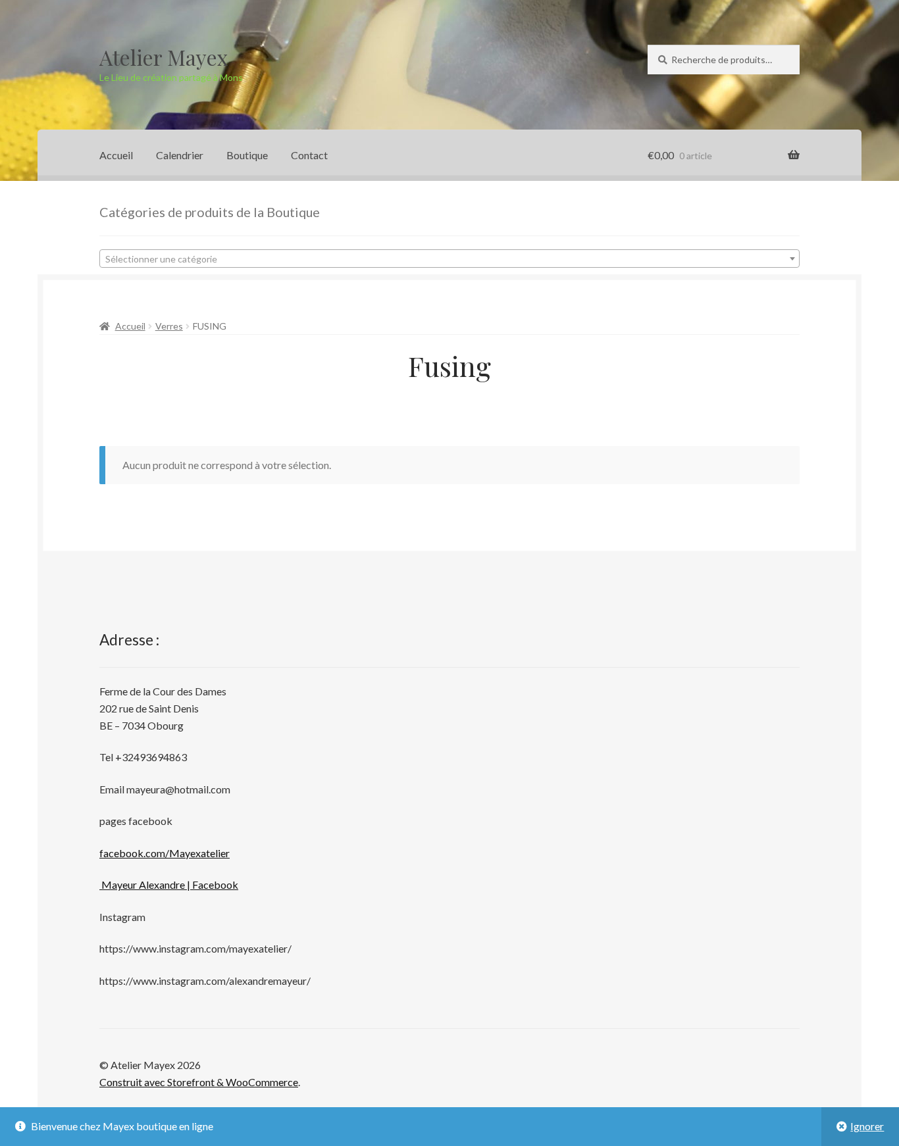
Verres (169, 326)
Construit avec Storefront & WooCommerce (198, 1082)
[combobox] (449, 258)
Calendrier (179, 155)
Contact (309, 155)
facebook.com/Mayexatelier (164, 853)
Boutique (247, 155)
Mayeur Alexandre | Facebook (168, 884)
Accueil (116, 155)
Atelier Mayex (163, 57)
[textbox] (449, 259)
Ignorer (867, 1126)
